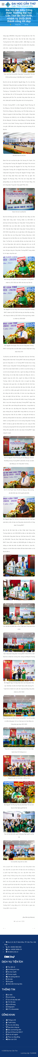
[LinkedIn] (12, 957)
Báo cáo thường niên (14, 1029)
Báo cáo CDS (12, 1039)
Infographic (11, 1007)
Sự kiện (9, 995)
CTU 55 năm (11, 1002)
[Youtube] (7, 957)
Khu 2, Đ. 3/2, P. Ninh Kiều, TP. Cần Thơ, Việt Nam (20, 943)
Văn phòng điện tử (14, 977)
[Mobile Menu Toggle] (3, 4)
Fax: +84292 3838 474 (14, 949)
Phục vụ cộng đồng (14, 1037)
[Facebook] (5, 957)
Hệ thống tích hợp (13, 969)
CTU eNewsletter (13, 1009)
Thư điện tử (11, 967)
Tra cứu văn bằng (13, 1025)
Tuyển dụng (11, 1022)
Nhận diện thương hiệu (14, 984)
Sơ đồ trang (11, 1004)
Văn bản (10, 979)
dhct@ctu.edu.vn (12, 952)
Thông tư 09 (12, 1020)
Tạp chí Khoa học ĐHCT (15, 1032)
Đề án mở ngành (12, 1034)
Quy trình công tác (13, 1027)
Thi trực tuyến (12, 974)
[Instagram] (10, 957)
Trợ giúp (10, 981)
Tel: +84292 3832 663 (14, 947)
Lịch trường (11, 997)
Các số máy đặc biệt (13, 999)
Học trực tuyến (12, 972)
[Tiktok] (14, 957)
